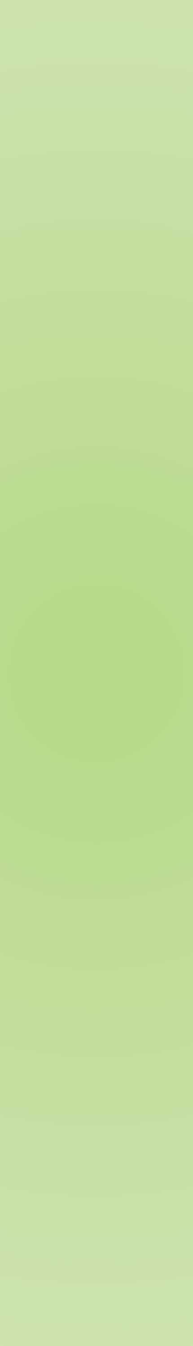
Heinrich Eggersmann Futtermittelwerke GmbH (103, 1265)
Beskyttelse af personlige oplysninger (99, 1285)
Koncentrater (100, 78)
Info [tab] (17, 171)
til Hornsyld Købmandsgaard (50, 1235)
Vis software (41, 807)
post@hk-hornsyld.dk (61, 1226)
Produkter (130, 114)
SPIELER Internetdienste (62, 1272)
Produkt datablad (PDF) (57, 792)
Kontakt (16, 1285)
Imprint (41, 1285)
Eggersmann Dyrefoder (79, 114)
